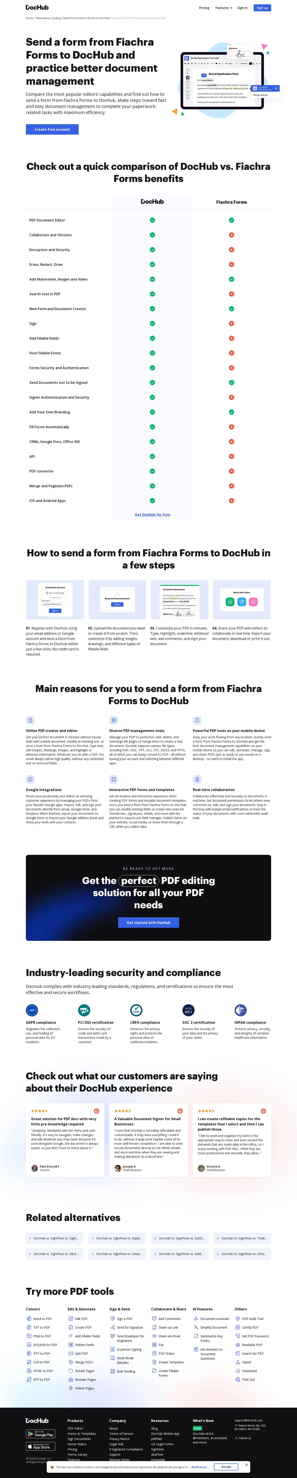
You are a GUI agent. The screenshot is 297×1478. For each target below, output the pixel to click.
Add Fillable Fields (87, 1336)
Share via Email (169, 1336)
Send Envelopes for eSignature (130, 1338)
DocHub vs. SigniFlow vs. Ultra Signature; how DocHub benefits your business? (58, 1254)
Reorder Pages (85, 1379)
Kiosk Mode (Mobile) (125, 1360)
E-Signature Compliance (126, 1449)
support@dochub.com (249, 1420)
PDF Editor (75, 1428)
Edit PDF (81, 1319)
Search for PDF (253, 1353)
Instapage (158, 1460)
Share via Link (168, 1327)
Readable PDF (252, 1345)
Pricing (204, 8)
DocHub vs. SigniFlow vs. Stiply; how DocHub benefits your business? (121, 1238)
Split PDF (81, 1353)
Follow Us (245, 1438)
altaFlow (157, 1454)
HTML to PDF (43, 1371)
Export (246, 1362)
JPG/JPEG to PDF (45, 1345)
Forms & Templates (82, 1434)
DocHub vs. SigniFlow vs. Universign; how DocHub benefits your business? (121, 1254)
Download (249, 1371)
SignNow (157, 1449)
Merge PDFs (84, 1362)
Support (114, 1454)
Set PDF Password (255, 1336)
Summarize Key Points (211, 1338)
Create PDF (83, 1327)
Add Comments (170, 1319)
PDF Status (167, 1353)
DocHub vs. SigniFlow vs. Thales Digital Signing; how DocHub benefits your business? (246, 1238)
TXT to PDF (41, 1327)
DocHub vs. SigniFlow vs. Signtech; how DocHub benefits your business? (58, 1238)
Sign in (242, 8)
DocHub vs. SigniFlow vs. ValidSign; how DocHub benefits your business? (184, 1254)
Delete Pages (84, 1388)
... (198, 1467)
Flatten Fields (84, 1345)
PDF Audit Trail (252, 1319)
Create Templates (171, 1362)
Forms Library (77, 1454)
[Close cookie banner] (246, 1464)
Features (222, 8)
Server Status (77, 1444)
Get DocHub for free (152, 514)
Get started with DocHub (148, 922)
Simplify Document (213, 1327)
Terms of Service (121, 1434)
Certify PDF (250, 1327)
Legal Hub (116, 1444)
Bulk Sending (126, 1371)
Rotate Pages (84, 1371)
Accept (226, 1466)
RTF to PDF (41, 1379)
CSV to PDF (41, 1362)
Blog (154, 1428)
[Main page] (37, 8)
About (113, 1428)
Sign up (262, 8)
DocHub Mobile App (165, 1434)
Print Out (248, 1379)
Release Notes (119, 1460)
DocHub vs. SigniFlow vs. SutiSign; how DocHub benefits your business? (184, 1238)
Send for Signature (130, 1327)
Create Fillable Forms (169, 1373)
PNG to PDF (42, 1336)
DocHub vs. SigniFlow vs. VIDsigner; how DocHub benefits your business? (246, 1254)
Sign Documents (79, 1439)
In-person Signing (129, 1349)
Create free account (52, 129)
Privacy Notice (119, 1439)
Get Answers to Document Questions (211, 1354)
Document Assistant (214, 1319)
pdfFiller (156, 1439)
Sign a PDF (124, 1319)
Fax (161, 1345)
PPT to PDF (41, 1353)
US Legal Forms (162, 1444)
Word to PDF (42, 1319)
